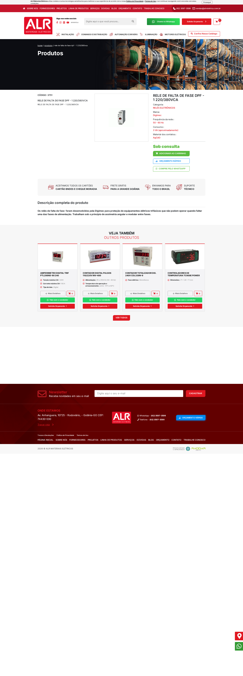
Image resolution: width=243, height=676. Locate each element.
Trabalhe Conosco (154, 8)
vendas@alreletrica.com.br (208, 8)
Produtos (48, 45)
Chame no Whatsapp (166, 22)
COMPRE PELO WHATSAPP (171, 168)
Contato (137, 8)
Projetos (62, 8)
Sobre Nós (32, 8)
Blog (114, 8)
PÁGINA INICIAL (45, 440)
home (40, 45)
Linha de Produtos (78, 8)
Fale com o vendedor (59, 300)
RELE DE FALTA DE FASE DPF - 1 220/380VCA (71, 45)
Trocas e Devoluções (46, 435)
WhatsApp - (152, 415)
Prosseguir (207, 2)
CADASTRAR (195, 393)
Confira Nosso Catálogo (205, 33)
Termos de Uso (150, 1)
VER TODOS (121, 317)
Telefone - (152, 419)
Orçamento (124, 8)
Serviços (94, 8)
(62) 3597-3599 (183, 8)
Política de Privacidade (134, 1)
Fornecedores (47, 8)
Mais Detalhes (54, 293)
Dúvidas (105, 8)
